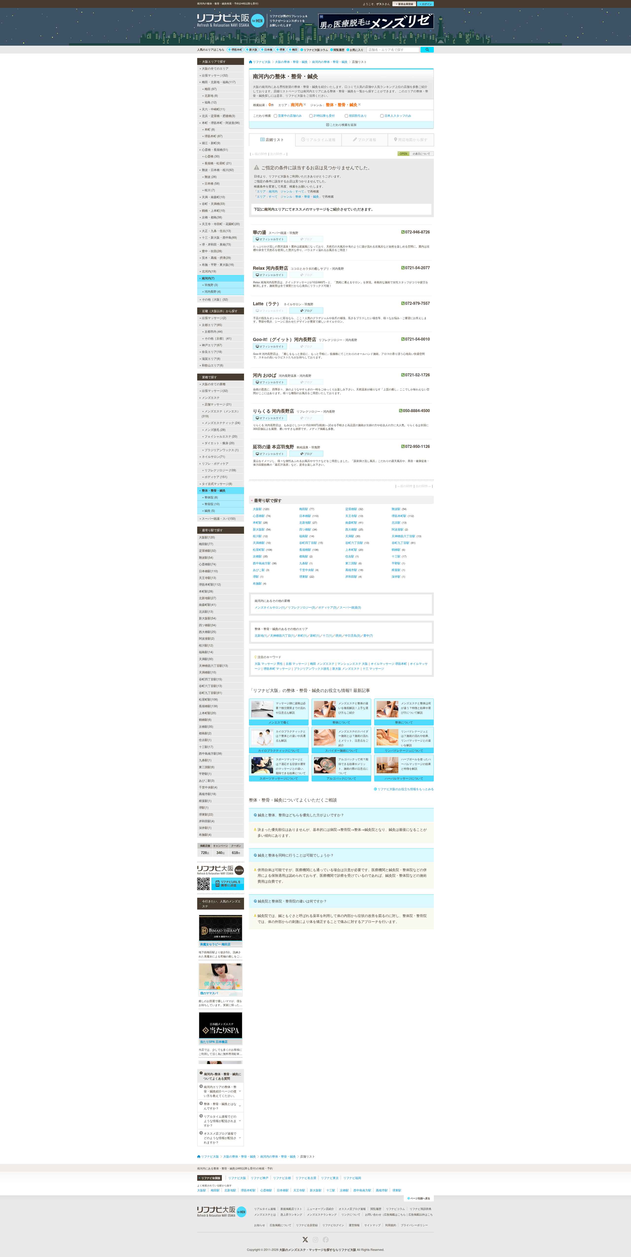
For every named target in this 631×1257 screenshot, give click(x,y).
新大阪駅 (259, 529)
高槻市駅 (351, 570)
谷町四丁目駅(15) (210, 679)
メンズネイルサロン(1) (270, 607)
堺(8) (338, 635)
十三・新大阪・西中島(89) (219, 237)
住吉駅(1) (205, 740)
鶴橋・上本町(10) (213, 210)
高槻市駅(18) (207, 794)
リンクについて (350, 1214)
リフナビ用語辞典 (420, 1209)
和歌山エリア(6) (212, 365)
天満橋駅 (259, 542)
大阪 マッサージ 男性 (269, 663)
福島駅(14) (206, 652)
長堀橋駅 (305, 549)
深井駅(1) (205, 827)
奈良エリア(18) (212, 351)
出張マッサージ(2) (214, 318)
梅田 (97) (211, 89)
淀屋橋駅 (351, 509)
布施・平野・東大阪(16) (218, 264)
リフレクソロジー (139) (220, 470)
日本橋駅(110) (208, 571)
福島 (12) (211, 102)
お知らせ (259, 1225)
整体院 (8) (211, 497)
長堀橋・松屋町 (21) (218, 163)
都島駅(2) (205, 733)
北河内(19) (209, 271)
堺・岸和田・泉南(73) (216, 244)
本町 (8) (210, 129)
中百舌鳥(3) (352, 635)
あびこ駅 (259, 570)
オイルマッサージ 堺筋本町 (389, 663)
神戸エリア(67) (212, 345)
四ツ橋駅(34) (207, 625)
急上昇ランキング (291, 1214)
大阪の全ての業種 (214, 384)
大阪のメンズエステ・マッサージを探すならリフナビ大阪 (317, 1249)
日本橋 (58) (212, 183)
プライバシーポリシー (414, 1225)
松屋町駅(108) (208, 699)
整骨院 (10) (212, 504)
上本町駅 (351, 549)
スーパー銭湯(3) (350, 607)
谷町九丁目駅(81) (210, 692)
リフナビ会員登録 (307, 1225)
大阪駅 (257, 509)
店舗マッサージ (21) (218, 404)
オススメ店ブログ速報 (352, 1209)
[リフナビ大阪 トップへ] (230, 21)
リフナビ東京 (330, 1178)
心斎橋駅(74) (207, 564)
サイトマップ (372, 1225)
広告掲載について (280, 1225)
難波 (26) (211, 176)
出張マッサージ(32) (215, 75)
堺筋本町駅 (399, 516)
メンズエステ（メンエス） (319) (221, 413)
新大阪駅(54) (207, 618)
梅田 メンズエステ (322, 663)
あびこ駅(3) (206, 780)
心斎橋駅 (259, 516)
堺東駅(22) (206, 814)
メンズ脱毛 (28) (215, 429)
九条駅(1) (205, 760)
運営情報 (354, 1225)
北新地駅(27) (207, 598)
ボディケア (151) (216, 477)
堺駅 (256, 576)
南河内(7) (208, 278)
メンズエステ (211, 397)
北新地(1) (261, 635)
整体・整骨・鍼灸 (214, 490)
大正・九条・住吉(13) (216, 231)
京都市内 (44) (214, 331)
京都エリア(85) (212, 325)
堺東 (282, 49)
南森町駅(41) (207, 604)
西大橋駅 (351, 529)
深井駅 (396, 576)
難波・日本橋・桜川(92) (218, 170)
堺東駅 (303, 576)
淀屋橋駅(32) (207, 550)
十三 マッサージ (373, 668)
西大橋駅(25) (207, 631)
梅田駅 (303, 509)
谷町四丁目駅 (308, 542)
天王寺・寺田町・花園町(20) (221, 224)
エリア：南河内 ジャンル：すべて (280, 191)
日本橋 (268, 49)
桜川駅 (257, 536)
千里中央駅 (306, 570)
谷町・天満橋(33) (213, 203)
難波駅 (396, 509)
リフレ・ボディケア (215, 463)
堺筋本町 (236, 49)
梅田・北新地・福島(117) (219, 82)
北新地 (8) (211, 95)
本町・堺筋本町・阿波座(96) (221, 122)
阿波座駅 (397, 529)
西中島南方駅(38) (210, 753)
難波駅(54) (206, 557)
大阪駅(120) (207, 537)
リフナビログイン (333, 1225)
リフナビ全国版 (210, 1178)
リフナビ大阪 (237, 1178)
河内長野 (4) (213, 291)
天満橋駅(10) (207, 672)
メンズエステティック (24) (222, 422)
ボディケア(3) (327, 607)
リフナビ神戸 (259, 1178)
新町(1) (315, 635)
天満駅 (349, 536)
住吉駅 (349, 556)
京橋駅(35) (206, 726)
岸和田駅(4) (206, 821)
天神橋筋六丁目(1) (282, 635)
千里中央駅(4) (208, 787)
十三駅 (396, 556)
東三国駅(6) (206, 767)
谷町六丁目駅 (354, 542)
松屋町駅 (259, 549)
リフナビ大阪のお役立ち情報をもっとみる (406, 789)
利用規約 (390, 1225)
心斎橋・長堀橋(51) (215, 149)
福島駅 (303, 536)
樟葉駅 (396, 570)
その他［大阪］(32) (215, 299)
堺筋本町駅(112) (210, 584)
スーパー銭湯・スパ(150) (219, 518)
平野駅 (396, 563)
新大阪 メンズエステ (346, 668)
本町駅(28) (206, 591)
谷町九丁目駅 (400, 542)
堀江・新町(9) (211, 143)
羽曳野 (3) (211, 285)
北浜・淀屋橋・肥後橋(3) (218, 116)
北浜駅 (396, 522)
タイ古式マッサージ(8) (217, 483)
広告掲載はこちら (395, 1214)
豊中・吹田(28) (212, 251)
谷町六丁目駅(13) (210, 686)
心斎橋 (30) (212, 156)
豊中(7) (368, 635)
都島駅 (303, 556)
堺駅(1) (204, 807)
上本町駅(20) (207, 713)
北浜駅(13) (206, 611)
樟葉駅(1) (205, 801)
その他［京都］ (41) (218, 338)
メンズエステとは (265, 1214)
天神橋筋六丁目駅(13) (213, 665)
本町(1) (302, 635)
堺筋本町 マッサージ (277, 668)
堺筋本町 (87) (214, 136)
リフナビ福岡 (352, 1178)
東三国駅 (351, 563)
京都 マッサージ (296, 663)
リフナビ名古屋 (306, 1178)
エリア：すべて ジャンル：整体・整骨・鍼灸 (288, 196)
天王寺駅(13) (207, 577)
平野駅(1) (205, 773)
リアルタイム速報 (265, 1209)
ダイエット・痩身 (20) (219, 443)
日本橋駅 (305, 516)
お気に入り (356, 50)
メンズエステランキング (322, 1214)
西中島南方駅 (262, 563)
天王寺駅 (351, 516)
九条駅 (303, 563)
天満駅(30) (206, 659)
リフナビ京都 (282, 1178)
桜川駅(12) (206, 645)
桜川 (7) (210, 190)
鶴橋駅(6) (205, 719)
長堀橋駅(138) (208, 706)
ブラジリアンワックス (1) (222, 450)
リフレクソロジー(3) (301, 607)
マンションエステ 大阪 (352, 663)
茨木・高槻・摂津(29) (216, 257)
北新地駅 (305, 522)
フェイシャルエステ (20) (221, 436)
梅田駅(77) (206, 544)
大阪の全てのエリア (215, 68)
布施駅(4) (205, 834)
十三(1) (327, 635)
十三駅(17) (206, 746)
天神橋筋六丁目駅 (403, 536)
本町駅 (257, 522)
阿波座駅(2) (206, 638)
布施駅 (257, 583)
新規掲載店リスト (291, 1209)
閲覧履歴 (338, 50)
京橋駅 (257, 556)
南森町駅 (351, 522)
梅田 (295, 49)
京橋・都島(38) (212, 217)
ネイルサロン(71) (213, 456)
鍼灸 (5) (210, 510)
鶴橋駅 (396, 549)
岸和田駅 (351, 576)
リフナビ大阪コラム (316, 50)
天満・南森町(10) (213, 197)
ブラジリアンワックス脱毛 (311, 668)
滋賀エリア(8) (211, 358)
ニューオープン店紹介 (320, 1209)
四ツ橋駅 (305, 529)
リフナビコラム (395, 1209)
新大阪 (253, 49)
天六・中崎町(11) (213, 109)
